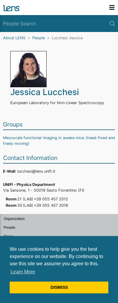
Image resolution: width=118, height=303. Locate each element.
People (38, 38)
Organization (14, 219)
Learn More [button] (23, 271)
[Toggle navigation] (112, 7)
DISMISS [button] (59, 287)
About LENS (14, 38)
